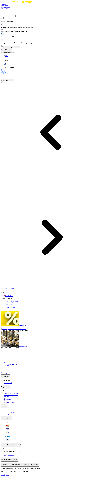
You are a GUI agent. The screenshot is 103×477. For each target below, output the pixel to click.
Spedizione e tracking (9, 396)
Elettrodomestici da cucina (10, 364)
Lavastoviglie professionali (7, 373)
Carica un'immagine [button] (8, 31)
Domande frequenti (9, 402)
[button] (51, 369)
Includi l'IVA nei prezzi (6, 80)
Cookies (3, 474)
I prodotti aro (7, 305)
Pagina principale (8, 362)
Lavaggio (6, 365)
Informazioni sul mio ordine (11, 395)
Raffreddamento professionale (18, 329)
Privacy (3, 472)
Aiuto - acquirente (8, 400)
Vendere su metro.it (9, 412)
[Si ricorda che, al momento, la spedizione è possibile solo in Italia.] (4, 398)
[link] (53, 64)
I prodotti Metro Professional (11, 303)
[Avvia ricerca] (2, 33)
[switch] (8, 52)
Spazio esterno (23, 346)
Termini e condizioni (6, 475)
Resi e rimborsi (8, 399)
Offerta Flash (22, 325)
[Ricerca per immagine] (2, 18)
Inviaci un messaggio (9, 455)
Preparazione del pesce (9, 307)
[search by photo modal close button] (2, 24)
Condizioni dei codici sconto (11, 393)
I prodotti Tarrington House (11, 301)
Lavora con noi (8, 383)
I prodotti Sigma (8, 304)
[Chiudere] (2, 82)
